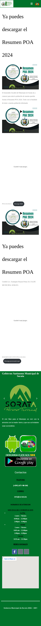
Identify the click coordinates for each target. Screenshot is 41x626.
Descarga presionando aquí (12, 361)
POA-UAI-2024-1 (7, 204)
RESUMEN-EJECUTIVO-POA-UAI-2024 (13, 357)
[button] (4, 398)
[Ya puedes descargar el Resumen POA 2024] (20, 76)
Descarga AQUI (18, 204)
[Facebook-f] (14, 551)
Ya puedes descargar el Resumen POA (17, 259)
